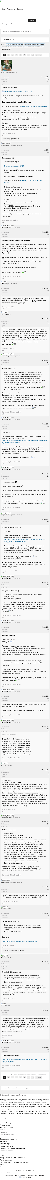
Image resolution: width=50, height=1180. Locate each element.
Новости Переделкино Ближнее (14, 20)
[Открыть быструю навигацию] (46, 31)
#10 (3, 617)
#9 (3, 573)
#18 (3, 1000)
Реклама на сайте (6, 1127)
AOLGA (3, 765)
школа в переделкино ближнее (34, 46)
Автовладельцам (6, 1160)
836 (48, 234)
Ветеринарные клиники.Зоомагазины (13, 1158)
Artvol (3, 284)
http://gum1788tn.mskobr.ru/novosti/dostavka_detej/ (19, 941)
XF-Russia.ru (11, 1173)
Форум (32, 20)
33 (48, 772)
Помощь (41, 1175)
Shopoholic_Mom (6, 227)
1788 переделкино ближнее (15, 44)
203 (48, 290)
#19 (3, 1037)
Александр (6, 138)
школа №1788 (6, 49)
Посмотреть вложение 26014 (14, 166)
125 (48, 321)
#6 (3, 414)
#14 (3, 812)
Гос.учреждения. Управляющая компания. (15, 1162)
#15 (3, 877)
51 (33, 55)
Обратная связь (32, 1175)
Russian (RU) (9, 1175)
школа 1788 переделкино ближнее (12, 46)
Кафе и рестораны (6, 1146)
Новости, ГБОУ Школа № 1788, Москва (33, 106)
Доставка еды (5, 1144)
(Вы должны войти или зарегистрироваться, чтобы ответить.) (29, 1074)
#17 (3, 947)
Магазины (3, 1164)
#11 (3, 686)
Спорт (2, 1155)
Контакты (3, 1132)
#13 (3, 760)
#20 (3, 1067)
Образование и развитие (8, 1139)
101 (48, 915)
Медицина (3, 1141)
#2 (3, 222)
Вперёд (38, 55)
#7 (3, 464)
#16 (3, 903)
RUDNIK (4, 314)
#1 (3, 135)
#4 (3, 309)
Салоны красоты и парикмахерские (12, 1148)
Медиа (2, 1130)
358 (48, 152)
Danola (3, 72)
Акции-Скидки (7, 24)
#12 (3, 716)
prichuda (3, 909)
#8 (3, 509)
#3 (3, 278)
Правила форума (20, 1175)
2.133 (47, 79)
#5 (3, 350)
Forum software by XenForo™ (25, 1170)
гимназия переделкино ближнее (34, 44)
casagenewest (5, 145)
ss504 (2, 1006)
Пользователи (5, 1125)
